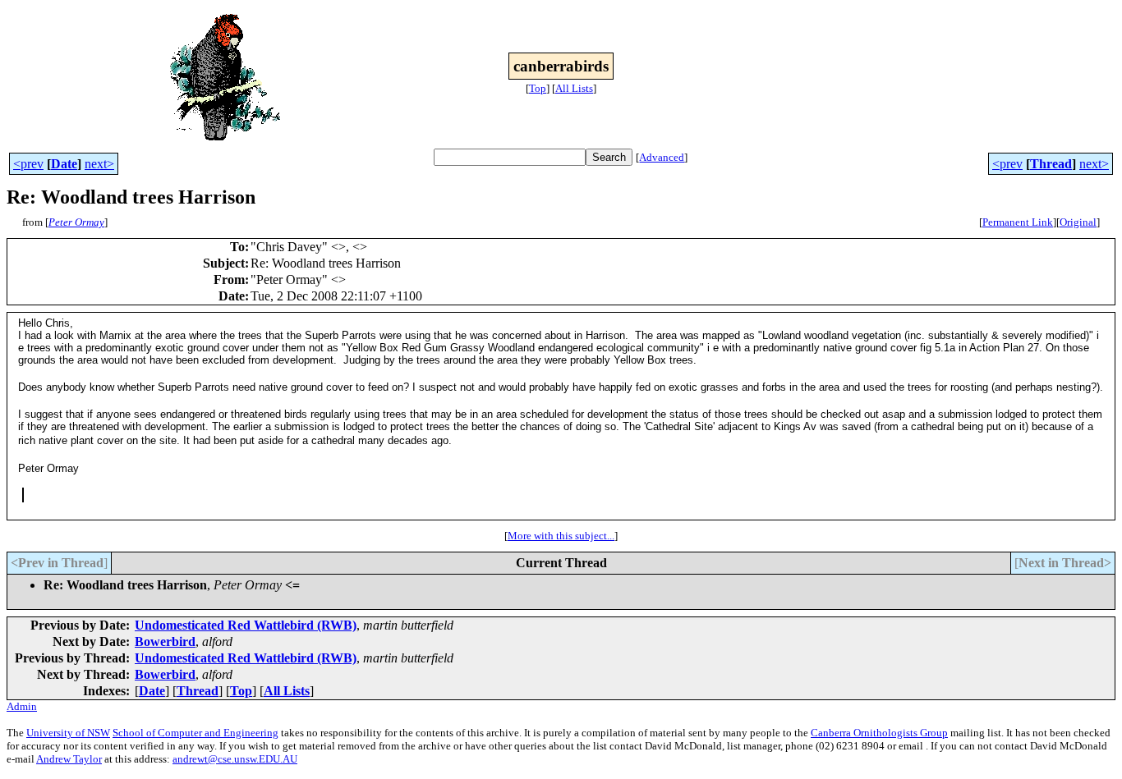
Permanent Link (1017, 222)
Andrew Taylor (69, 759)
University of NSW (68, 732)
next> (99, 164)
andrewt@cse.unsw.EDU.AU (234, 759)
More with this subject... (561, 535)
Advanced (661, 157)
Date (64, 164)
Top (537, 88)
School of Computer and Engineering (195, 732)
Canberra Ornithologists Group (879, 732)
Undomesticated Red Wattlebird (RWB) (245, 625)
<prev (28, 164)
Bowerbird (165, 641)
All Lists (574, 88)
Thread (1051, 164)
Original (1078, 222)
